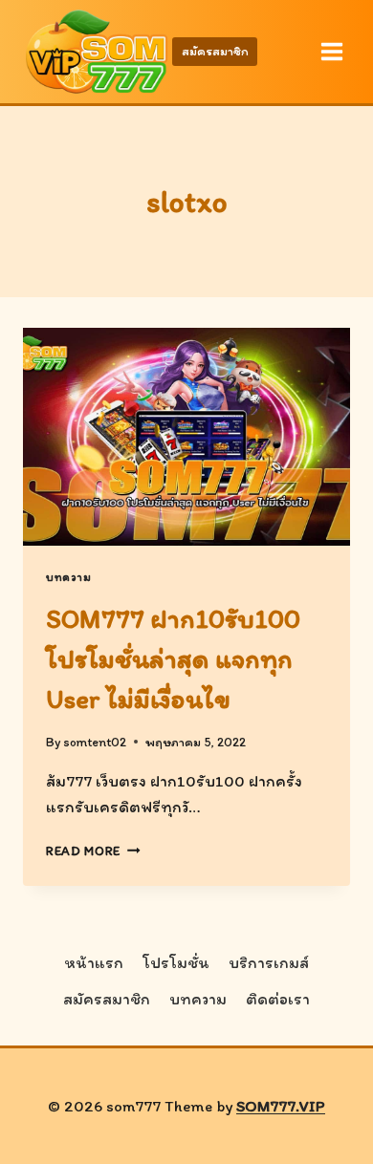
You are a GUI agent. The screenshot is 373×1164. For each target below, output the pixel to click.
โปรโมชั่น (176, 962)
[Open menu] (331, 51)
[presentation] (186, 437)
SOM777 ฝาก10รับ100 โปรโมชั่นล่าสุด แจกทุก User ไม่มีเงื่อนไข (173, 658)
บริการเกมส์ (269, 962)
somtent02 (94, 741)
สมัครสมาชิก (215, 50)
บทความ (69, 577)
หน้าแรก (93, 962)
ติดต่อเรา (278, 998)
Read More (93, 850)
